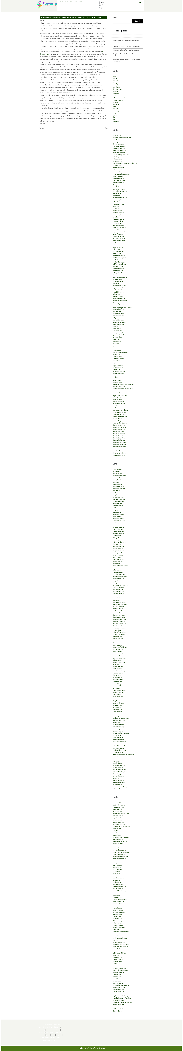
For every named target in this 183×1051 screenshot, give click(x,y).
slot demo (116, 93)
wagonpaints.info (118, 666)
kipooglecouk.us (117, 961)
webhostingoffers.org (119, 542)
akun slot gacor (117, 89)
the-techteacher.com (119, 744)
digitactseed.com (118, 561)
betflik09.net (117, 508)
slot (77, 5)
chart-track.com (117, 897)
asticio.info (116, 343)
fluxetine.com (117, 951)
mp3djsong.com (117, 811)
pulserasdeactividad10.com (121, 985)
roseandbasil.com (118, 936)
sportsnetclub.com (118, 213)
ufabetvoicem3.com (119, 626)
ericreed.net (116, 949)
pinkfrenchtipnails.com (119, 264)
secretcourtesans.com (119, 475)
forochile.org (116, 895)
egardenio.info (117, 346)
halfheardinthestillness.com (121, 944)
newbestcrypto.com (118, 215)
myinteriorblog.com (118, 703)
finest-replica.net (118, 679)
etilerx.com (116, 643)
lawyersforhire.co (118, 234)
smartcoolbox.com (118, 401)
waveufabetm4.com (119, 628)
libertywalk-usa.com (119, 805)
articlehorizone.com (118, 578)
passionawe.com (117, 382)
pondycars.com (117, 711)
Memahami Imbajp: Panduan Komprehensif (126, 50)
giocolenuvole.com (118, 527)
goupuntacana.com (118, 486)
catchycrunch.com (118, 493)
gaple (114, 76)
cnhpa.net (116, 326)
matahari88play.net (119, 238)
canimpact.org (117, 977)
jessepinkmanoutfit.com (120, 191)
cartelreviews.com (118, 555)
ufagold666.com (118, 701)
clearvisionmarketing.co (120, 671)
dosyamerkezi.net (118, 846)
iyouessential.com (118, 529)
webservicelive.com (118, 789)
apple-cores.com (118, 983)
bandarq (115, 96)
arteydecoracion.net (119, 927)
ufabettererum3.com (119, 425)
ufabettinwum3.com (119, 434)
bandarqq (116, 121)
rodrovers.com (117, 570)
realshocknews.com (118, 316)
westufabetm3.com (118, 451)
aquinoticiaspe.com (118, 230)
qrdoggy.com (117, 311)
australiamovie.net (118, 807)
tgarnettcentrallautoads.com (121, 826)
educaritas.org (117, 503)
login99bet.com (117, 473)
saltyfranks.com (117, 865)
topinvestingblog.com (119, 858)
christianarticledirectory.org (121, 1009)
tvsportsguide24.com (119, 288)
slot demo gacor (118, 100)
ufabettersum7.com (119, 429)
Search (115, 17)
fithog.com (116, 929)
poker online (42, 1040)
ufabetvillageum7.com (119, 624)
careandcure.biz (117, 361)
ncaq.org (115, 510)
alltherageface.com (119, 765)
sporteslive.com (117, 260)
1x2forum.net (116, 471)
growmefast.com (118, 296)
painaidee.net (117, 245)
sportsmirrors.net (118, 270)
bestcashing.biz (117, 908)
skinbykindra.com (118, 763)
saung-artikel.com (118, 221)
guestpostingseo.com (119, 146)
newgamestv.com (118, 266)
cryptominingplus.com (119, 228)
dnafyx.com (116, 525)
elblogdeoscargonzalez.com (121, 921)
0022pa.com (116, 871)
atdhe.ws (115, 940)
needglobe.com (117, 378)
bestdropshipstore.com (120, 553)
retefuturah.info (117, 651)
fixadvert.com (117, 828)
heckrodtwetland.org (119, 942)
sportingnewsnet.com (119, 255)
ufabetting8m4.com (119, 615)
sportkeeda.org (117, 356)
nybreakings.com (118, 731)
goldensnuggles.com (119, 200)
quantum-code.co (118, 673)
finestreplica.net (117, 645)
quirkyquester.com (118, 393)
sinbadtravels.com (118, 183)
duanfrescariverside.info (120, 641)
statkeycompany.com (119, 854)
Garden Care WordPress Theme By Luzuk (91, 1048)
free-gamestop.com (119, 180)
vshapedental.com (118, 724)
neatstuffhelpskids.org (119, 891)
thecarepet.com (117, 142)
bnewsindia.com (117, 705)
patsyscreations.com (119, 499)
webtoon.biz (116, 249)
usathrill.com (116, 722)
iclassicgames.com (118, 219)
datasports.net (117, 273)
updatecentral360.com (120, 335)
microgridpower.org (118, 373)
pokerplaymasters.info (119, 150)
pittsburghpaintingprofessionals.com (124, 384)
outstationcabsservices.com (121, 733)
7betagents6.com (118, 583)
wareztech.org (117, 187)
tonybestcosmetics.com (120, 757)
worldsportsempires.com (120, 333)
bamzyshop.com (117, 709)
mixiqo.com (116, 376)
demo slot (116, 91)
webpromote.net (118, 923)
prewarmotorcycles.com (120, 841)
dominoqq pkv (48, 1025)
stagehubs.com (117, 469)
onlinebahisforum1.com (119, 478)
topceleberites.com (118, 613)
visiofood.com (117, 694)
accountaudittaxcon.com (120, 352)
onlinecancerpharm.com (120, 300)
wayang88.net (117, 630)
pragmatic (116, 113)
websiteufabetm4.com (119, 632)
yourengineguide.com (119, 729)
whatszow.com (117, 544)
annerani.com (117, 867)
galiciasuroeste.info (118, 884)
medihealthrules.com (119, 720)
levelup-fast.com (118, 598)
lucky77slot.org (117, 294)
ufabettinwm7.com (118, 431)
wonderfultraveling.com (120, 899)
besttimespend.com (118, 358)
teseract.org (116, 688)
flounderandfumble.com (120, 647)
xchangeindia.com (118, 737)
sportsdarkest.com (118, 247)
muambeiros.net (117, 914)
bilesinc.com (116, 876)
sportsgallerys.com (118, 268)
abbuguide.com (117, 538)
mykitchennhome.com (119, 964)
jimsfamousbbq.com (119, 803)
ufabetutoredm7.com (119, 444)
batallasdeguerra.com (119, 886)
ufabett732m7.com (118, 692)
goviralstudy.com (118, 979)
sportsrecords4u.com (119, 611)
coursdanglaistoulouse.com (121, 813)
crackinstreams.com (118, 587)
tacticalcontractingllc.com (120, 410)
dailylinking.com (117, 523)
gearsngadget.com (118, 591)
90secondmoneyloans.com (120, 566)
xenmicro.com (117, 512)
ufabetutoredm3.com (119, 442)
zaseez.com (116, 490)
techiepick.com (117, 707)
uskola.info (116, 664)
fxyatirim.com (117, 536)
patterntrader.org (118, 324)
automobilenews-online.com (121, 746)
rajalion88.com (117, 484)
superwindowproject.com (120, 970)
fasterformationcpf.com (120, 197)
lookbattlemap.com (118, 202)
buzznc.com (116, 759)
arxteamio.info (117, 348)
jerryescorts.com (117, 279)
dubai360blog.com (118, 292)
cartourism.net (117, 981)
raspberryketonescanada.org (121, 718)
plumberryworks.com (119, 386)
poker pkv (116, 85)
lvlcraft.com (116, 563)
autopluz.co (116, 831)
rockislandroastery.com (120, 772)
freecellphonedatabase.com (121, 174)
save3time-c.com (118, 833)
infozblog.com (117, 916)
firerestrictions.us (118, 910)
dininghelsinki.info (118, 639)
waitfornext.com (117, 669)
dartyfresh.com (117, 516)
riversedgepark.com (119, 488)
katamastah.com (118, 337)
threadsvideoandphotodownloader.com (125, 163)
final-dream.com (117, 677)
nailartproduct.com (118, 559)
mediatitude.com (118, 839)
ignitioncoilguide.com (119, 780)
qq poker (59, 1035)
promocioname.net (118, 901)
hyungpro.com (117, 253)
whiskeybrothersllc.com (119, 453)
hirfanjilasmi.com (118, 367)
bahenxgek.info (117, 159)
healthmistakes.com (118, 320)
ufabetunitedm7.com (119, 438)
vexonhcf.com (117, 835)
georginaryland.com (119, 934)
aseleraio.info (117, 341)
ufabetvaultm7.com (119, 621)
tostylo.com (116, 208)
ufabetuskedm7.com (119, 440)
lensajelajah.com (118, 505)
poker (114, 106)
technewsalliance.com (119, 656)
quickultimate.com (118, 391)
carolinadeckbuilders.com (120, 856)
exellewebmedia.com (119, 178)
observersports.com (118, 225)
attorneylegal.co (118, 281)
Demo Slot (78, 2)
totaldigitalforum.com (119, 750)
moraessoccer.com (118, 893)
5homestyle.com (117, 1011)
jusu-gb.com (116, 140)
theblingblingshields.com (120, 262)
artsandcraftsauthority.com (121, 787)
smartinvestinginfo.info (119, 654)
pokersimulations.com (119, 602)
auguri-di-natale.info (119, 818)
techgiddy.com (117, 165)
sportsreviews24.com (119, 290)
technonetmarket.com (119, 658)
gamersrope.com (118, 176)
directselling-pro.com (119, 774)
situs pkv (115, 81)
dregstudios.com (118, 889)
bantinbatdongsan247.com (121, 155)
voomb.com (116, 283)
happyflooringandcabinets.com (122, 307)
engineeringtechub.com (120, 277)
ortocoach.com (117, 380)
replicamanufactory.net (120, 604)
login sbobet (116, 87)
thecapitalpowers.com (119, 412)
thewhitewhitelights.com (120, 938)
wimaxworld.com (117, 904)
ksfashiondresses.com (119, 322)
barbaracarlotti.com (119, 987)
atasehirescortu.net (118, 275)
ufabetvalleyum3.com (119, 446)
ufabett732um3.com (119, 662)
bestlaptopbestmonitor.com (121, 931)
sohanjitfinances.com (119, 404)
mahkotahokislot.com (119, 298)
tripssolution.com (118, 572)
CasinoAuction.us (118, 959)
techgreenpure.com (118, 551)
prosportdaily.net (118, 684)
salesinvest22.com (118, 686)
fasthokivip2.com (118, 223)
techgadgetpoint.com (119, 286)
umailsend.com (117, 193)
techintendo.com (118, 548)
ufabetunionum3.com (119, 617)
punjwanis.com (117, 135)
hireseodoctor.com (118, 594)
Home (61, 2)
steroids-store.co (118, 925)
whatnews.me (117, 675)
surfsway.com (117, 557)
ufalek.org (116, 303)
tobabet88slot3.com (119, 414)
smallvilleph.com (117, 882)
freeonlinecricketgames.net (121, 906)
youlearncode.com (118, 533)
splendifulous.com (118, 608)
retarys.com (116, 195)
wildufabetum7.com (119, 455)
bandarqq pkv (54, 1037)
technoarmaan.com (118, 752)
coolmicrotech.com (118, 739)
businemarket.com (118, 236)
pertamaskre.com (118, 161)
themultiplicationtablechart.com (122, 1002)
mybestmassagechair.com (120, 947)
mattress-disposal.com (119, 305)
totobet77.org (117, 421)
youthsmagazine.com (119, 243)
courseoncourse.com (119, 152)
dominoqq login (47, 1027)
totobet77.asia (117, 419)
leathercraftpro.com (119, 371)
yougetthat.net (117, 210)
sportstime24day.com (119, 258)
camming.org (116, 482)
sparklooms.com (117, 408)
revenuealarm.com (118, 776)
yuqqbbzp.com (117, 581)
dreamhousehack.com (119, 742)
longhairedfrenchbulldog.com (121, 232)
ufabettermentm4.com (119, 427)
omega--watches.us (118, 822)
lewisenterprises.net (118, 518)
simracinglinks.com (118, 844)
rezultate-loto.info (118, 606)
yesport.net (116, 206)
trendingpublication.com (120, 423)
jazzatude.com (117, 869)
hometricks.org (117, 369)
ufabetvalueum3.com (119, 619)
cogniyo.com (116, 363)
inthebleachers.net (118, 992)
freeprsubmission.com (119, 699)
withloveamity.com (118, 531)
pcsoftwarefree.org (119, 521)
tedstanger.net (117, 660)
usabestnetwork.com (119, 189)
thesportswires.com (118, 251)
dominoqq (116, 111)
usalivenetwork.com (118, 167)
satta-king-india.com (119, 574)
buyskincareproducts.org (120, 996)
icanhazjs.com (117, 974)
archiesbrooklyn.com (119, 912)
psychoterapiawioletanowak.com (123, 389)
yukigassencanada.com (120, 576)
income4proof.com (118, 501)
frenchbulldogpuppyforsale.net (122, 998)
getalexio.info (117, 350)
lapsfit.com (116, 596)
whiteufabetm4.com (119, 634)
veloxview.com (117, 449)
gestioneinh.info (117, 681)
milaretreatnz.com (118, 878)
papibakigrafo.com (118, 972)
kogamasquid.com (118, 1000)
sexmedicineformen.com (120, 395)
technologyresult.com (119, 540)
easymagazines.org (118, 365)
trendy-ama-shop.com (119, 690)
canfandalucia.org (118, 727)
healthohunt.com (118, 649)
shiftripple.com (117, 397)
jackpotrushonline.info (119, 170)
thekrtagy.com (117, 735)
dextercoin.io (116, 1007)
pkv (114, 117)
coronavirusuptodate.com (120, 585)
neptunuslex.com (118, 816)
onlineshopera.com (118, 514)
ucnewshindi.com (117, 172)
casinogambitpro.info (119, 148)
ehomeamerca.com (118, 546)
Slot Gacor (69, 2)
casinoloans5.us (117, 957)
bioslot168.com (117, 784)
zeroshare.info (117, 874)
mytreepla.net (117, 600)
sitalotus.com (117, 328)
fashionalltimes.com (118, 748)
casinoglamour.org (118, 1004)
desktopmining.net (118, 989)
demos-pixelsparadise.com (121, 837)
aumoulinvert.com (118, 966)
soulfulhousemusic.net (119, 406)
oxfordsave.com (117, 217)
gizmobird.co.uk (117, 809)
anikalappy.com (117, 636)
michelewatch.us (117, 820)
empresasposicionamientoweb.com (123, 754)
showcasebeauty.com (119, 850)
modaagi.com (117, 880)
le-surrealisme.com (118, 848)
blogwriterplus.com (118, 144)
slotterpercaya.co (118, 399)
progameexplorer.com (119, 769)
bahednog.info (117, 157)
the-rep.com (116, 863)
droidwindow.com (118, 697)
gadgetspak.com (118, 589)
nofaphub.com (117, 495)
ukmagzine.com (117, 185)
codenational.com (118, 767)
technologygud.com (118, 313)
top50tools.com (117, 861)
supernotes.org (117, 331)
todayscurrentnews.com (120, 416)
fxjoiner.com (116, 761)
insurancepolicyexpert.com (121, 852)
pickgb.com (116, 318)
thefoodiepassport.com (120, 968)
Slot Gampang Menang (66, 5)
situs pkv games (44, 1037)
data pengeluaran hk (119, 98)
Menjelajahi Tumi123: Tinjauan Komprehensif (126, 46)
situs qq (115, 78)
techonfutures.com (118, 714)
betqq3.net (116, 955)
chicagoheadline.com (119, 480)
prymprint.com (117, 354)
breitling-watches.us (119, 824)
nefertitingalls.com (118, 497)
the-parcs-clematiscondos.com (122, 137)
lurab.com (116, 778)
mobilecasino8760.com (119, 953)
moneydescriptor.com (119, 240)
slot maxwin (49, 1032)
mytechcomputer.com (119, 782)
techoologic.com (117, 716)
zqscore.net (116, 339)
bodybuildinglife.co (118, 309)
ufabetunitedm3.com (119, 436)
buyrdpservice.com (118, 204)
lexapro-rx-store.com (119, 994)
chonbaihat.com (117, 919)
